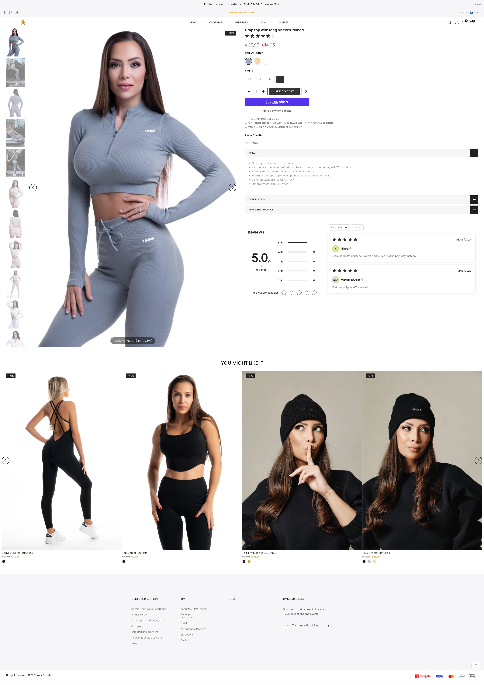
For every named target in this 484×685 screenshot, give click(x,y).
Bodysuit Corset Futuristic (17, 553)
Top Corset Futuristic (134, 553)
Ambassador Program (193, 629)
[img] (258, 36)
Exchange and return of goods (148, 620)
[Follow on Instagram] (10, 12)
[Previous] (33, 187)
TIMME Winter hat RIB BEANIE (259, 553)
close (9, 4)
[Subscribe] (326, 625)
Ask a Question (254, 135)
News (134, 643)
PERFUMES (241, 22)
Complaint (137, 626)
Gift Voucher (187, 634)
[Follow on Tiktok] (17, 12)
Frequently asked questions (146, 637)
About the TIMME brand (194, 609)
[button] (296, 242)
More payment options (277, 111)
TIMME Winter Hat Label (376, 553)
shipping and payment (144, 631)
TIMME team (187, 623)
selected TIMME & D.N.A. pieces (252, 4)
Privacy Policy (139, 614)
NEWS (193, 22)
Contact (185, 640)
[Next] (232, 187)
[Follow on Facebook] (4, 12)
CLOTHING (216, 22)
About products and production (192, 616)
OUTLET (284, 22)
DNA (263, 22)
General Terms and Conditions (148, 609)
